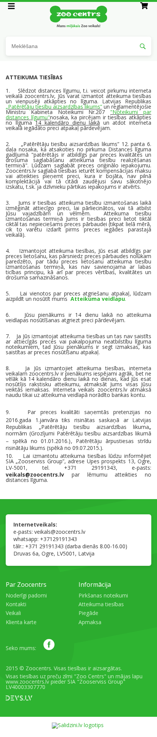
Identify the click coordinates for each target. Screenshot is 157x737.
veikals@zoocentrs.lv (59, 531)
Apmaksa (89, 622)
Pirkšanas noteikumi (103, 595)
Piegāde (88, 613)
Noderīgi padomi (26, 595)
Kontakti (16, 604)
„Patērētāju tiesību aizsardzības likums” (54, 106)
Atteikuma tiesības (101, 604)
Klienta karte (21, 622)
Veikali (13, 613)
